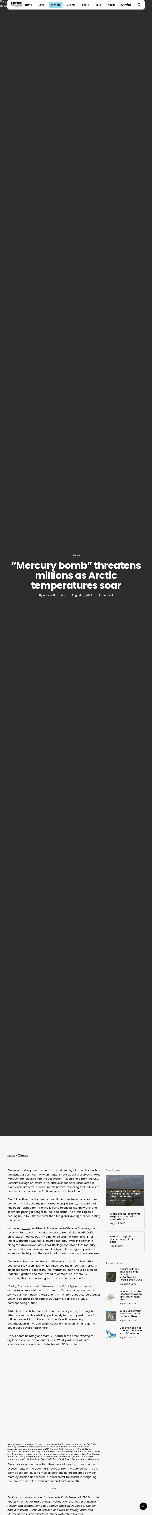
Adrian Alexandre (54, 595)
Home (11, 1155)
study (26, 1228)
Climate (76, 555)
